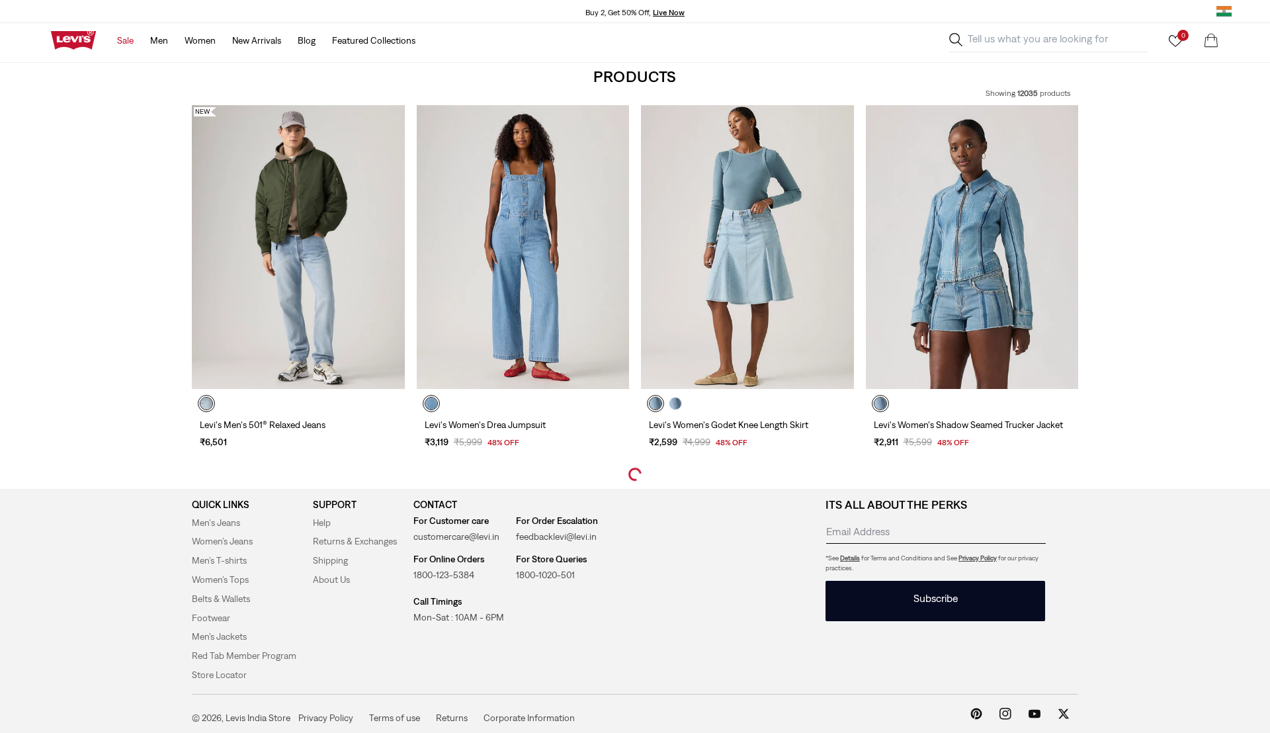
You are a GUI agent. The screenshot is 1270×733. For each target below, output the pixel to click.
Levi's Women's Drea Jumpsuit (485, 424)
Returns (452, 717)
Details (850, 558)
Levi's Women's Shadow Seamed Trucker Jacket (968, 424)
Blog (307, 40)
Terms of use (394, 717)
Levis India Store (258, 717)
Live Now (669, 12)
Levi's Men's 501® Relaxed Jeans (262, 424)
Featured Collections (373, 40)
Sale (125, 40)
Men (159, 40)
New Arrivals (256, 40)
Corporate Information (529, 717)
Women (200, 40)
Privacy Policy (977, 558)
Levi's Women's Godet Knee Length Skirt (728, 424)
